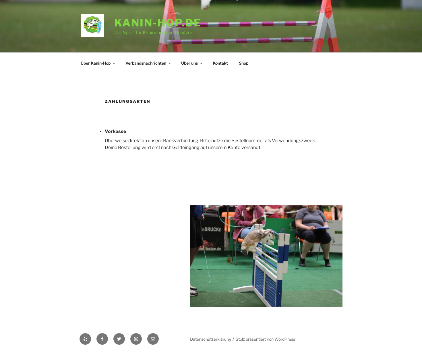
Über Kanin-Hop (96, 63)
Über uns (189, 63)
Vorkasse (115, 131)
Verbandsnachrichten (145, 63)
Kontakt (220, 63)
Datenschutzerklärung (210, 339)
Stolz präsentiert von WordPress (265, 339)
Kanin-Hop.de (158, 22)
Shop (243, 63)
